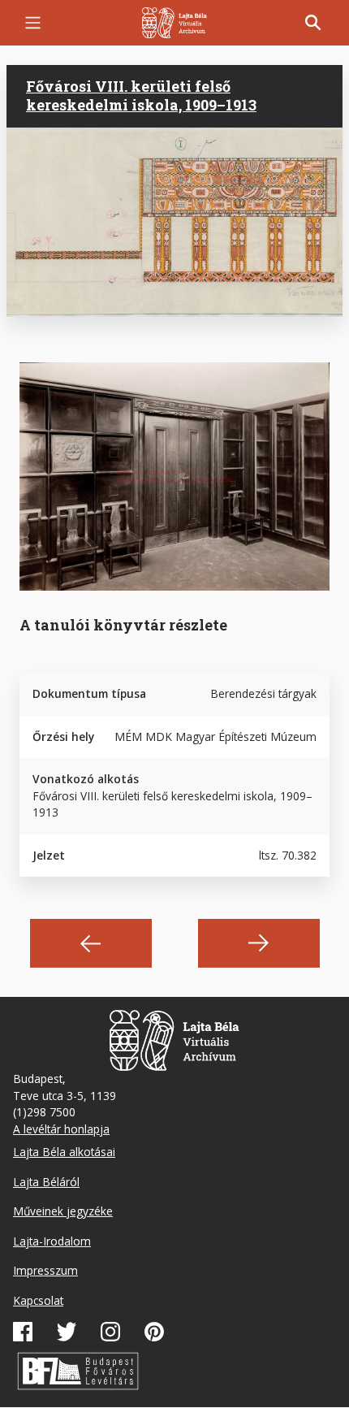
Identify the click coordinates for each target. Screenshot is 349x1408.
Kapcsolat (38, 1300)
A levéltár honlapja (61, 1129)
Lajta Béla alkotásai (64, 1151)
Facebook (22, 1331)
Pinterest (154, 1331)
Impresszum (45, 1270)
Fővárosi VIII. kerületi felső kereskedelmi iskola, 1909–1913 (141, 95)
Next (259, 943)
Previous (91, 943)
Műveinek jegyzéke (63, 1211)
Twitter (66, 1331)
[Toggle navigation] (33, 22)
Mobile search (313, 22)
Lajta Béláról (46, 1181)
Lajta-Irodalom (52, 1241)
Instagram (110, 1331)
